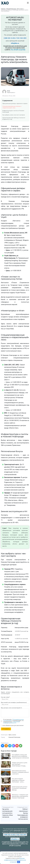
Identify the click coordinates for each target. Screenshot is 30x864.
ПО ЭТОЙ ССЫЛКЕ (18, 50)
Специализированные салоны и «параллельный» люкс (11, 107)
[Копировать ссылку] (20, 745)
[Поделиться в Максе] (13, 745)
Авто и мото (20, 8)
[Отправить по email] (17, 745)
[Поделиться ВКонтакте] (2, 745)
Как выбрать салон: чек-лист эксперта (13, 115)
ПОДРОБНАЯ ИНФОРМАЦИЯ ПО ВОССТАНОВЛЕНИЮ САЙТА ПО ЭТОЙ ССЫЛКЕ (15, 844)
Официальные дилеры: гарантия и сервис (15, 103)
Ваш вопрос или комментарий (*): (11, 708)
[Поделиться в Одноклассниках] (6, 745)
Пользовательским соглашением (13, 720)
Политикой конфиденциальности (11, 722)
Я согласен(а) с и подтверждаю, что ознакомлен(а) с (13, 721)
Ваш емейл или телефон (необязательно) (14, 702)
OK (18, 862)
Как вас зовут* (5, 697)
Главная (3, 8)
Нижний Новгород (11, 8)
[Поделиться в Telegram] (9, 745)
